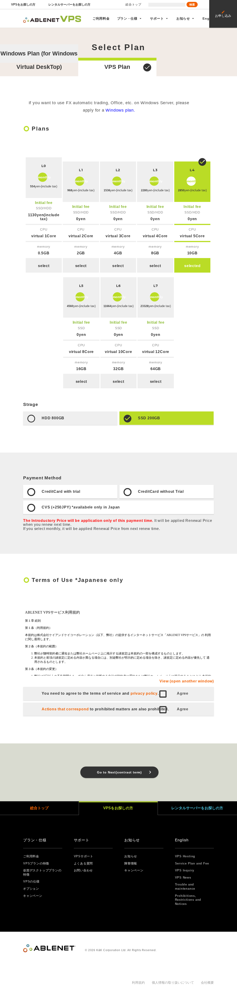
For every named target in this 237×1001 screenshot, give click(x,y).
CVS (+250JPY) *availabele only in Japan (81, 507)
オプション (31, 888)
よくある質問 (83, 863)
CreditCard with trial (61, 491)
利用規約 (138, 982)
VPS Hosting (185, 856)
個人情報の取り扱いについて (173, 982)
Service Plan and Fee (192, 863)
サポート (159, 18)
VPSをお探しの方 (23, 4)
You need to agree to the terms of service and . (115, 693)
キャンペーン (84, 13)
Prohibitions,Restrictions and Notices (188, 900)
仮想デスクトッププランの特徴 (85, 13)
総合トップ (133, 4)
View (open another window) (186, 681)
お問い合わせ (83, 870)
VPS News (144, 13)
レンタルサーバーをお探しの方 (69, 4)
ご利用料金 (101, 18)
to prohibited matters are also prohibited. (115, 709)
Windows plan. (120, 110)
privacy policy (144, 693)
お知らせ (185, 18)
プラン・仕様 (130, 18)
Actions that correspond (65, 709)
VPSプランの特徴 (36, 863)
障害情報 (130, 863)
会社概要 (207, 982)
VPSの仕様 (129, 13)
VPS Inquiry (114, 13)
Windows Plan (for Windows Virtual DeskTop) (39, 60)
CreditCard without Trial (161, 491)
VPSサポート (84, 856)
